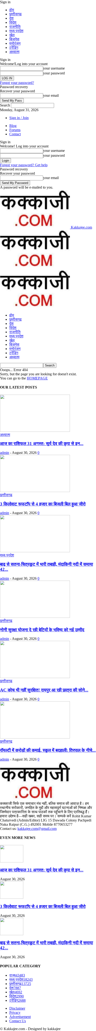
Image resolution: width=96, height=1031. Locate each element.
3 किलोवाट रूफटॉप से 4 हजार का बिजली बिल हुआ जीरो (43, 504)
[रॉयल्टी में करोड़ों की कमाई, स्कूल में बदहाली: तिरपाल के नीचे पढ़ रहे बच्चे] (35, 737)
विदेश (12, 22)
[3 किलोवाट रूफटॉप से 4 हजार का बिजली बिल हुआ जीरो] (35, 491)
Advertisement (20, 1017)
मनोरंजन (15, 43)
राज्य (17, 975)
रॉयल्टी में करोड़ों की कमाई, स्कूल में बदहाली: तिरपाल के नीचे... (48, 750)
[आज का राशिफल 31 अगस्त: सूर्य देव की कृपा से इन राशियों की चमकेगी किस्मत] (35, 430)
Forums (15, 130)
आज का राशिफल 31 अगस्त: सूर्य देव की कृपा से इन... (41, 443)
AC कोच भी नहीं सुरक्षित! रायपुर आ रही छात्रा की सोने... (44, 690)
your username (54, 68)
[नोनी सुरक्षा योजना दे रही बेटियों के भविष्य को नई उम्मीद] (35, 617)
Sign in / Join (19, 118)
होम (11, 10)
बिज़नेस (14, 39)
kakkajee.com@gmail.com (37, 829)
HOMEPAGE (37, 378)
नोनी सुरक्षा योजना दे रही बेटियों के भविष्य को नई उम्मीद (42, 629)
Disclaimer (17, 1008)
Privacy (15, 1012)
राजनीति (15, 27)
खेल (12, 35)
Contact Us (17, 1021)
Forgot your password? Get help (24, 165)
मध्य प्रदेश (16, 31)
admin (4, 453)
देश (11, 18)
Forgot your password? (17, 83)
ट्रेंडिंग (13, 48)
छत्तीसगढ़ (15, 14)
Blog (13, 126)
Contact (15, 134)
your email (51, 95)
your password (54, 73)
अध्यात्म (14, 52)
